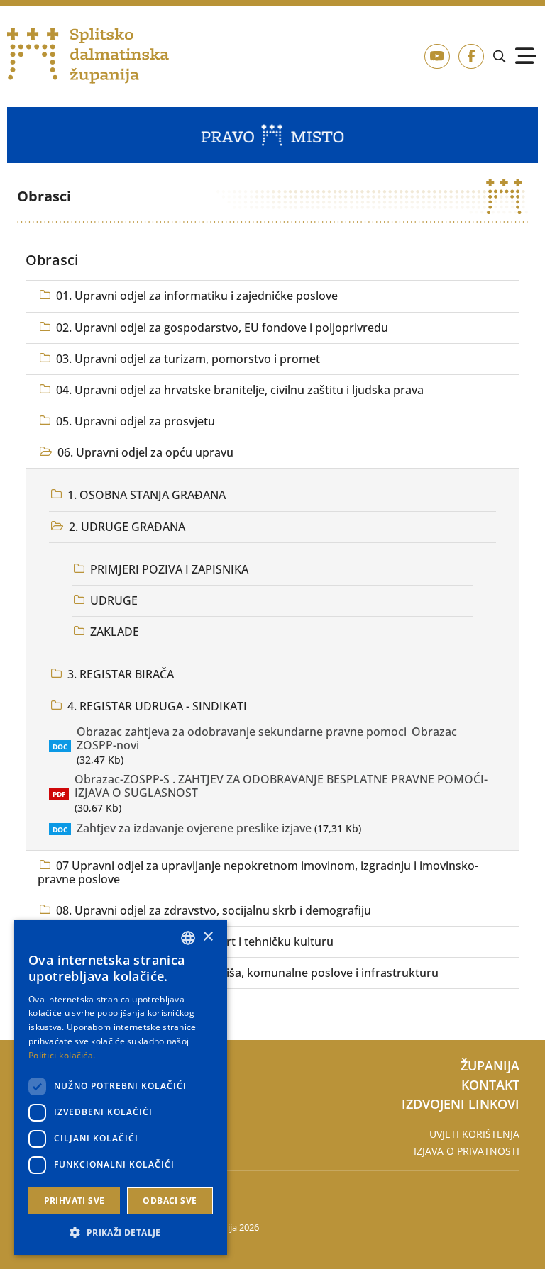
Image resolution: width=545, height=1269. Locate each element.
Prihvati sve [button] (74, 1201)
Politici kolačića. (61, 1055)
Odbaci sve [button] (170, 1201)
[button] (120, 1232)
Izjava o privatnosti (466, 1151)
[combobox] (188, 938)
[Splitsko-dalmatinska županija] (88, 56)
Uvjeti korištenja (474, 1134)
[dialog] (120, 1087)
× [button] (207, 937)
